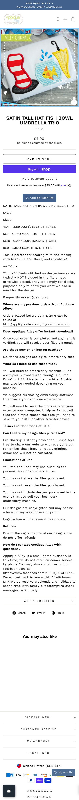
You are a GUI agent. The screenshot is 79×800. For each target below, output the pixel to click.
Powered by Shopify (39, 797)
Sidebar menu (38, 717)
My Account (38, 741)
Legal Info (39, 753)
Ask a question (39, 601)
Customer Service (39, 729)
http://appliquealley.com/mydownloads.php (36, 324)
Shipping (23, 142)
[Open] (9, 791)
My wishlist (65, 772)
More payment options (39, 178)
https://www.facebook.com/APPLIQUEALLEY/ (37, 573)
